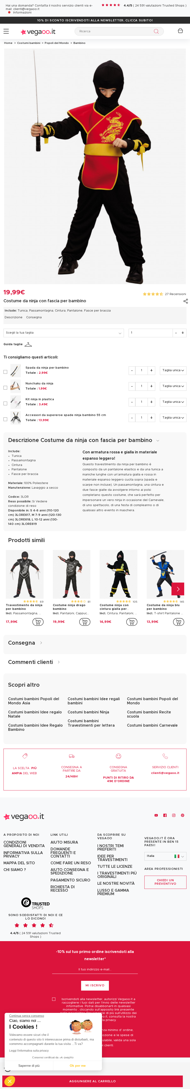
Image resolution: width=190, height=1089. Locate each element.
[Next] (177, 588)
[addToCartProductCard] (38, 622)
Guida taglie (13, 344)
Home (8, 43)
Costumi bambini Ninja (88, 712)
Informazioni (22, 12)
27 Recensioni (175, 294)
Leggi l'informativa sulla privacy (29, 1050)
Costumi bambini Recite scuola (149, 714)
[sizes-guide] (29, 344)
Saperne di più (29, 1065)
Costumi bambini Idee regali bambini (94, 701)
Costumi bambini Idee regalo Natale (35, 714)
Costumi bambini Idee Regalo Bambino (35, 727)
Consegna (34, 317)
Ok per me (78, 1065)
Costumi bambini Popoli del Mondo (152, 701)
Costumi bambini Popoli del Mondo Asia (33, 701)
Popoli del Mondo (56, 43)
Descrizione (13, 317)
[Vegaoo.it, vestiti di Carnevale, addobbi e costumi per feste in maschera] (38, 31)
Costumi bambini (28, 43)
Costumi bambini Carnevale (152, 725)
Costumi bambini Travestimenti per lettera (91, 723)
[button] (165, 856)
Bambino (79, 43)
